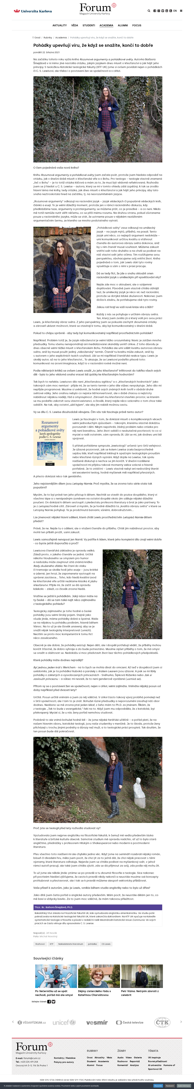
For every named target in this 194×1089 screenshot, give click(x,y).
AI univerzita (154, 1065)
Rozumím (158, 1085)
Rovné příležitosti (157, 1061)
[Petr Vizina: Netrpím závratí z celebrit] (142, 976)
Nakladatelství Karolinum (70, 944)
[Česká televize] (97, 1022)
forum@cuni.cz (32, 1058)
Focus (99, 1065)
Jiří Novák (51, 933)
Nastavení (170, 1085)
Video (129, 1057)
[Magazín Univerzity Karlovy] (97, 10)
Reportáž (135, 1061)
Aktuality (100, 1057)
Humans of (169, 1065)
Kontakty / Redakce (64, 1058)
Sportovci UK (155, 1069)
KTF (51, 944)
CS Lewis (106, 944)
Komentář (122, 1065)
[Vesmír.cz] (64, 1022)
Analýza (134, 1065)
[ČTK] (129, 1022)
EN (175, 10)
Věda (109, 1057)
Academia (103, 1061)
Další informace (184, 1085)
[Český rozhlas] (162, 1022)
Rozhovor (40, 944)
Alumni (90, 1065)
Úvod (89, 1057)
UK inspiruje (154, 1057)
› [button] (181, 1020)
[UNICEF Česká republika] (31, 1022)
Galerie (138, 1057)
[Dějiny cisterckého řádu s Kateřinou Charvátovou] (99, 976)
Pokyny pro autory (64, 1062)
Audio (120, 1057)
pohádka (92, 944)
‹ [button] (13, 1020)
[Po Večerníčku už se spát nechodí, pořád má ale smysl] (56, 976)
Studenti (91, 1061)
